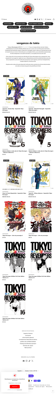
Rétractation (28, 347)
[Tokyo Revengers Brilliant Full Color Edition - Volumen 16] (14, 299)
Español (20, 371)
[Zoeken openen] (2, 19)
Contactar (28, 335)
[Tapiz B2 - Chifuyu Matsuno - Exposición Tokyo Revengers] (41, 174)
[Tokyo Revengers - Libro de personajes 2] (14, 216)
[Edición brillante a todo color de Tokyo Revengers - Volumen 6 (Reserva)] (14, 132)
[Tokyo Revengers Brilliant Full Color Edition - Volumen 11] (14, 257)
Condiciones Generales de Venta (28, 339)
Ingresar (49, 19)
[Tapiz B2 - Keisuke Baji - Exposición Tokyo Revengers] (14, 89)
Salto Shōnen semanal (36, 23)
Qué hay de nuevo (26, 27)
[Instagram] (37, 19)
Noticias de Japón (28, 345)
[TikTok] (39, 19)
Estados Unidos (31, 371)
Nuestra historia (28, 333)
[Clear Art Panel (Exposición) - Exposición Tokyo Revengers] (14, 174)
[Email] (35, 19)
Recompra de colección (28, 30)
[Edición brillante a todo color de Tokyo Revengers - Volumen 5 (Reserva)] (41, 132)
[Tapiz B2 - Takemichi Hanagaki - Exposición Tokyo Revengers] (41, 89)
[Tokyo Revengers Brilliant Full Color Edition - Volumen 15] (41, 257)
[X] (41, 19)
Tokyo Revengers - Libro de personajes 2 (12, 235)
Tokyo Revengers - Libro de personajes (38, 235)
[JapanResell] (28, 9)
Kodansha (5, 107)
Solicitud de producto (41, 27)
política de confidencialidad (28, 341)
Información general (28, 337)
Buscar (5, 19)
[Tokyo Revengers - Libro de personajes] (41, 216)
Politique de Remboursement (28, 343)
